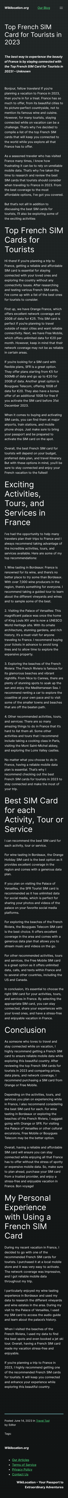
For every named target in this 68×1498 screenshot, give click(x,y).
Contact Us (20, 1474)
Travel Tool (42, 1420)
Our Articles (20, 1460)
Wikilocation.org (17, 8)
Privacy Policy (22, 1469)
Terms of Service (24, 1465)
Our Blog (44, 8)
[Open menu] (61, 8)
